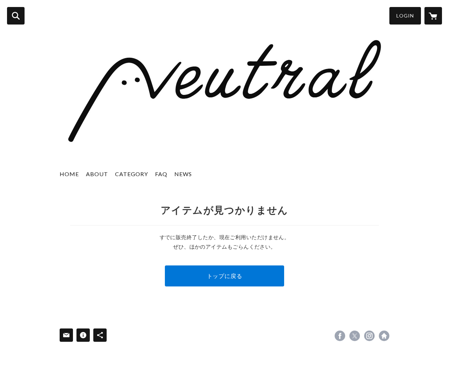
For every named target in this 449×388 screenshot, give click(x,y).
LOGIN (405, 16)
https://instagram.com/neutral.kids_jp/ (369, 336)
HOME (69, 174)
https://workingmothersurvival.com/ (384, 336)
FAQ (161, 174)
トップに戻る (224, 275)
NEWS (183, 174)
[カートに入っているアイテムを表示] (433, 16)
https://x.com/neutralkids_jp (354, 336)
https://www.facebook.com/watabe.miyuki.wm (340, 336)
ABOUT (97, 174)
